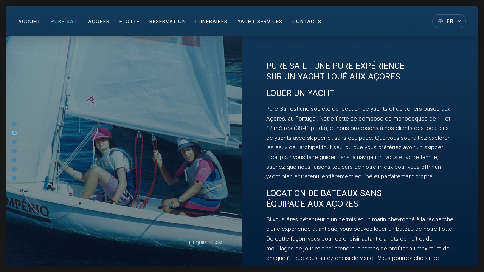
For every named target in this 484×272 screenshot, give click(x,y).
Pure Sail (64, 21)
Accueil (29, 21)
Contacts (307, 21)
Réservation (167, 21)
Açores (99, 21)
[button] (14, 124)
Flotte (129, 21)
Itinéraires (211, 21)
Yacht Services (259, 21)
